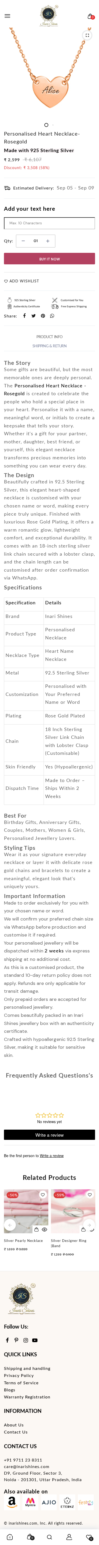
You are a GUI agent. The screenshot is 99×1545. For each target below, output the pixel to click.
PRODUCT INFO (49, 337)
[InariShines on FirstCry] (86, 1503)
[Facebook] (7, 1340)
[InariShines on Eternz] (67, 1503)
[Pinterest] (16, 1340)
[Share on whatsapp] (52, 316)
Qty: (8, 241)
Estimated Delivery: (33, 188)
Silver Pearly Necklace (23, 1241)
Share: (10, 316)
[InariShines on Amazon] (12, 1503)
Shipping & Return (49, 346)
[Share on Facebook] (24, 316)
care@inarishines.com (26, 1467)
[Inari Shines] (48, 16)
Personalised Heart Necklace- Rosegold (42, 137)
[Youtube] (35, 1340)
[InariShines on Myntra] (30, 1503)
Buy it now (49, 259)
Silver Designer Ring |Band (69, 1243)
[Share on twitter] (33, 316)
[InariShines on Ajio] (49, 1503)
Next (89, 1225)
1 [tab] (46, 125)
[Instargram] (25, 1340)
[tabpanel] (49, 72)
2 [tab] (52, 125)
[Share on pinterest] (43, 316)
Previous (10, 1225)
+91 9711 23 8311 (23, 1460)
